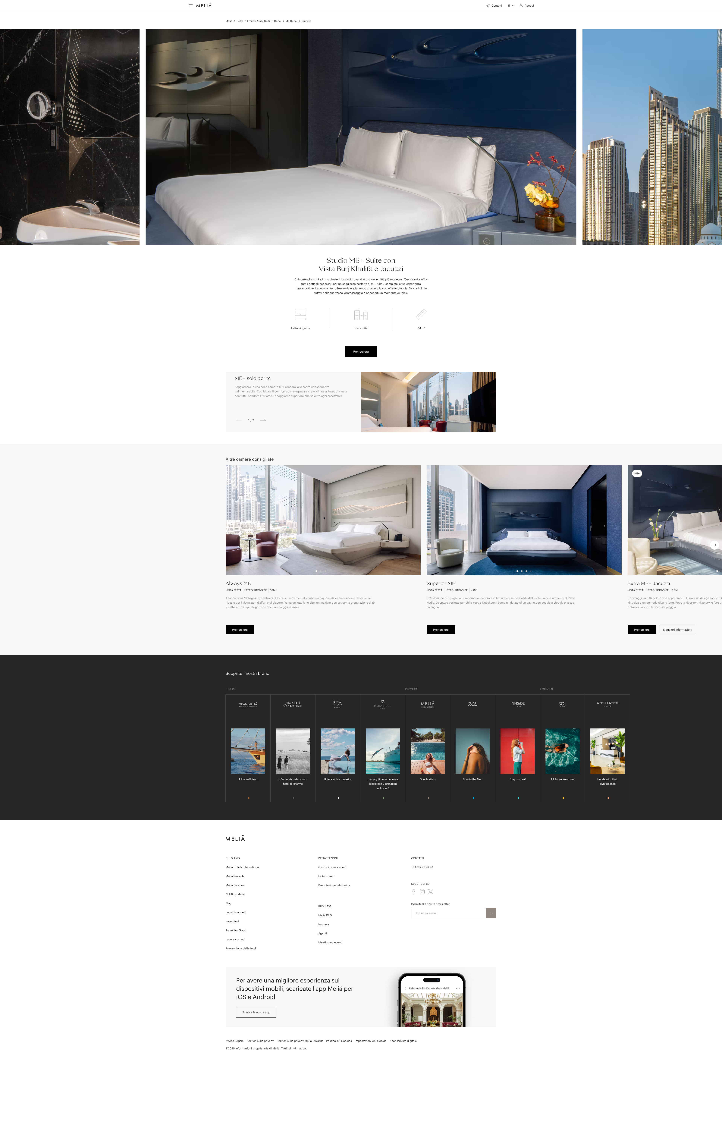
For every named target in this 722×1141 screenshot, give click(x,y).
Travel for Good (236, 930)
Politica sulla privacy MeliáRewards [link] (300, 1041)
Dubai (277, 21)
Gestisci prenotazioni (332, 867)
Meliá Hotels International (242, 867)
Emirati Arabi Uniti (258, 21)
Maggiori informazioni (677, 629)
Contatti (417, 858)
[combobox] (511, 5)
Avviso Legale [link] (235, 1041)
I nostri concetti (236, 912)
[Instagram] (422, 891)
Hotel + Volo (326, 876)
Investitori (232, 921)
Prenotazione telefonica (334, 885)
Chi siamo (233, 858)
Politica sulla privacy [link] (260, 1041)
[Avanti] (263, 420)
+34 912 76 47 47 (422, 867)
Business (324, 906)
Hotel (240, 21)
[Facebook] (413, 891)
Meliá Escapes (235, 885)
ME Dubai (291, 21)
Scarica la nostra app (256, 1012)
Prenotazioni (328, 858)
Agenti (322, 933)
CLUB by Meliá (235, 894)
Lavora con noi (235, 939)
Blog (228, 903)
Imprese (323, 924)
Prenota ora (361, 351)
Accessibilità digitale (403, 1041)
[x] (430, 891)
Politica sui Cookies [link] (339, 1041)
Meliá (229, 21)
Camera (306, 21)
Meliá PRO (325, 915)
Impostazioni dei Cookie (371, 1041)
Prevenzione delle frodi (241, 948)
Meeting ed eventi (330, 942)
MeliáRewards (235, 876)
